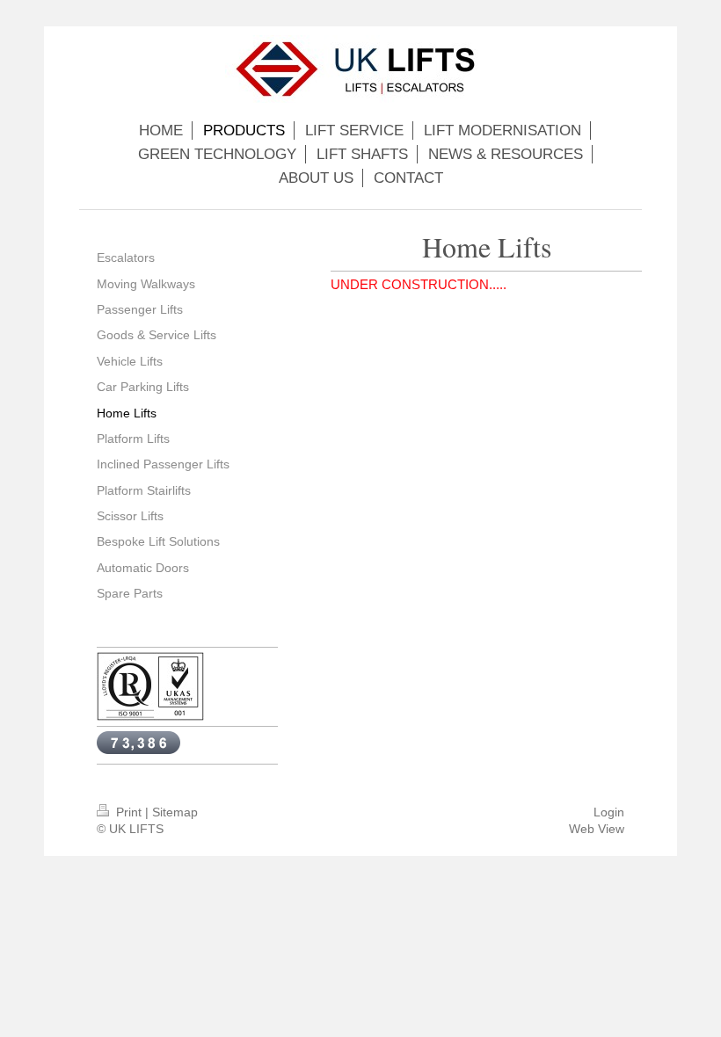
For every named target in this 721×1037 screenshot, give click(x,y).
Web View (596, 829)
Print (129, 812)
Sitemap (175, 812)
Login (609, 812)
